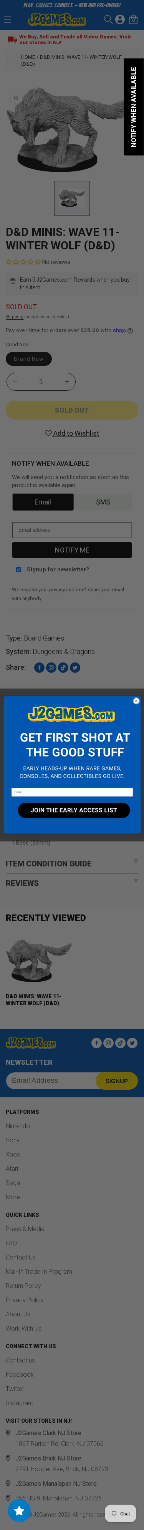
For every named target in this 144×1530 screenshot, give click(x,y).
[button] (72, 742)
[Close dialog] (136, 701)
